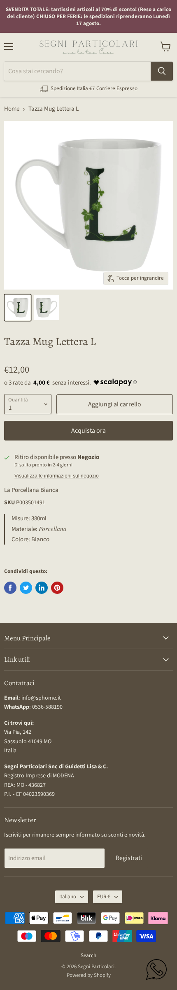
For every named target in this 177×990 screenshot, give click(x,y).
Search (88, 955)
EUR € (103, 896)
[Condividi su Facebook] (10, 588)
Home (11, 108)
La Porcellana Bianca (31, 490)
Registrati (129, 857)
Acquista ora (88, 430)
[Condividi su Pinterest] (57, 588)
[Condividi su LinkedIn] (41, 588)
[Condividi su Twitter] (26, 588)
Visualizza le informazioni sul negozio (56, 476)
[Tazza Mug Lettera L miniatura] (18, 307)
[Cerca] (162, 71)
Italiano (67, 896)
